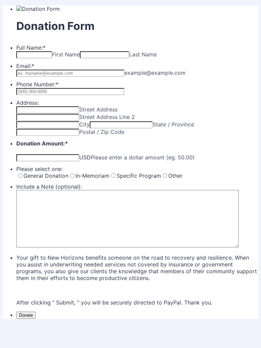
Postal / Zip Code (101, 131)
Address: (27, 102)
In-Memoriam (92, 175)
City (84, 124)
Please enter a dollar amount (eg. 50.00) (143, 157)
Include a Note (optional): (49, 186)
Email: (25, 66)
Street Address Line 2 (107, 117)
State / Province (173, 124)
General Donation (45, 175)
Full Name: (31, 47)
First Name (66, 54)
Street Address (98, 109)
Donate (26, 315)
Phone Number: (37, 84)
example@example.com (155, 72)
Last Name (143, 54)
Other (175, 175)
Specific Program (139, 175)
